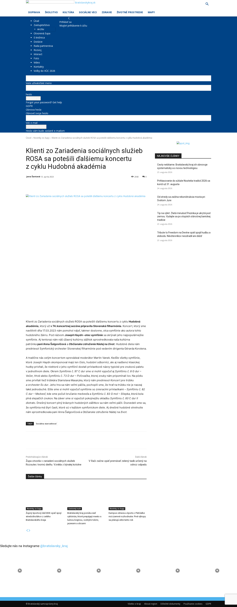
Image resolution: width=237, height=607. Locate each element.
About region (150, 603)
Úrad (36, 21)
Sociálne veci (88, 12)
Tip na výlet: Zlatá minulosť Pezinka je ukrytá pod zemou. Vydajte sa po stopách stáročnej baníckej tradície (183, 216)
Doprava (34, 12)
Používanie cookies (193, 603)
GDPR (29, 106)
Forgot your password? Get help (44, 102)
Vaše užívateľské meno (39, 83)
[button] (207, 4)
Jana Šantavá (33, 176)
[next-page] (29, 530)
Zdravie (107, 12)
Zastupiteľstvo (42, 25)
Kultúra (68, 12)
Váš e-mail (31, 122)
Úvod (28, 137)
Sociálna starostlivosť (46, 423)
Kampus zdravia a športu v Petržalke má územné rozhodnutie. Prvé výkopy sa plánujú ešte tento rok (127, 516)
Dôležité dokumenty (170, 603)
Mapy (151, 12)
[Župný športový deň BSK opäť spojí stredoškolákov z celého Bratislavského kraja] (45, 497)
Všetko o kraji (134, 603)
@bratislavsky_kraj (54, 546)
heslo (29, 94)
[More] (106, 185)
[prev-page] (27, 530)
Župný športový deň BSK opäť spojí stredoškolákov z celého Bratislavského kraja (43, 516)
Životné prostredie (130, 12)
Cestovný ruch (74, 508)
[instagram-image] (20, 570)
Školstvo (51, 12)
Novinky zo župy (41, 137)
